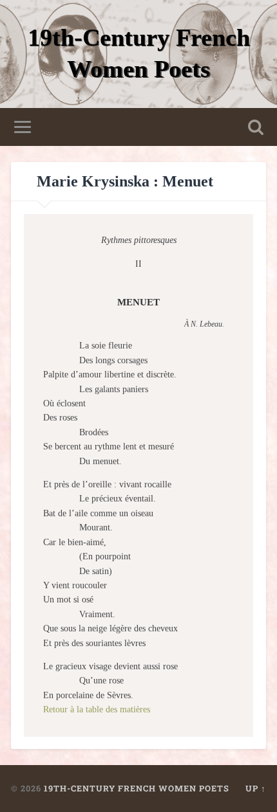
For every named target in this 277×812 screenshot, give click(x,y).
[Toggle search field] (255, 127)
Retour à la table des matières (96, 709)
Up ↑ (255, 788)
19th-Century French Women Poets (136, 788)
